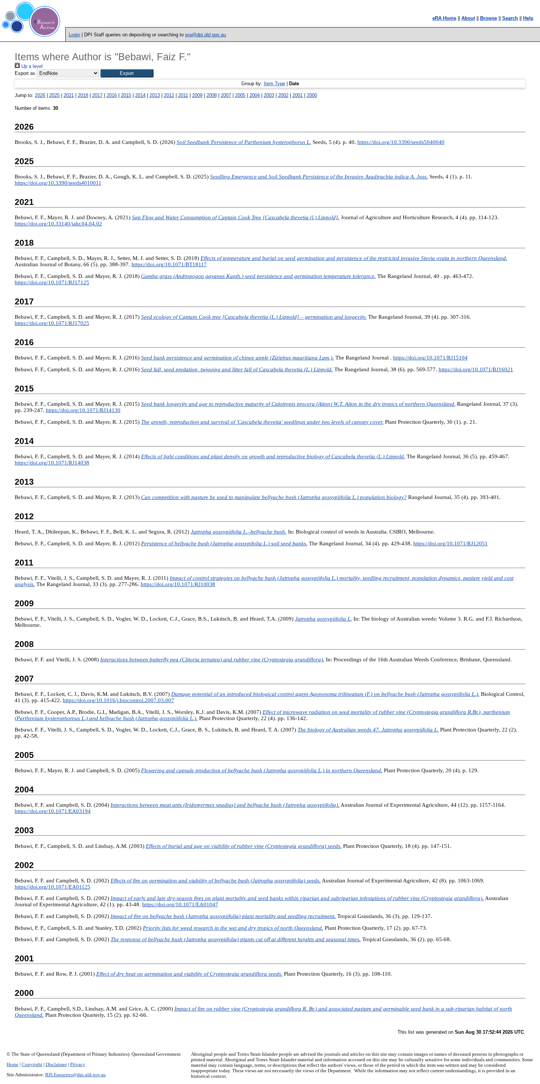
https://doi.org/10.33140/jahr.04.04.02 (58, 224)
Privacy (77, 1064)
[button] (127, 73)
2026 (40, 95)
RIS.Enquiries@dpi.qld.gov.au (75, 1074)
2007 (226, 95)
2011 (183, 95)
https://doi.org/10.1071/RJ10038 (178, 584)
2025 (54, 95)
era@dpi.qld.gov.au (205, 34)
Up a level (31, 66)
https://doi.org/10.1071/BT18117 (169, 264)
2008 (211, 95)
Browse (488, 18)
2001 (297, 95)
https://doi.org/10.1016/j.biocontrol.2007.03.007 (118, 700)
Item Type (274, 83)
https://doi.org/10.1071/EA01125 (52, 887)
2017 (97, 95)
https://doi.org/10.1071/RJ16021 (476, 369)
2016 (112, 95)
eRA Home (444, 18)
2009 (197, 95)
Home (12, 1064)
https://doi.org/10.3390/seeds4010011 (58, 183)
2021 (69, 95)
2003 (269, 95)
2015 (126, 95)
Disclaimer (56, 1064)
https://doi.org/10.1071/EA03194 (53, 811)
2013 (155, 95)
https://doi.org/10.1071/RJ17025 (52, 323)
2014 (140, 95)
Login (74, 34)
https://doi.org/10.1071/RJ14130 (83, 410)
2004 (254, 95)
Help (528, 18)
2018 (83, 95)
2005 (240, 95)
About (468, 18)
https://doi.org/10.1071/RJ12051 (450, 543)
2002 (283, 95)
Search (510, 18)
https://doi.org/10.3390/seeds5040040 (400, 142)
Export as (25, 73)
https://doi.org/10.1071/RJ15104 (430, 358)
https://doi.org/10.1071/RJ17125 (52, 282)
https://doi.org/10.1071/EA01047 (180, 904)
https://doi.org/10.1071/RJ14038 (52, 463)
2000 (312, 95)
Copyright (32, 1064)
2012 (169, 95)
